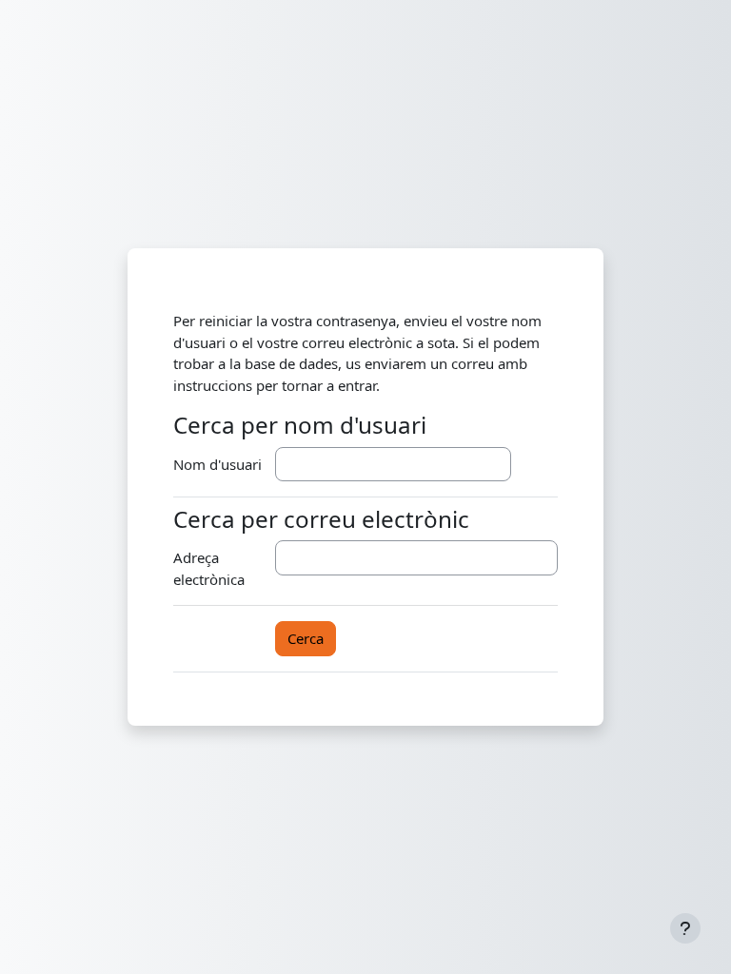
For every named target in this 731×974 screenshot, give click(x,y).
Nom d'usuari (217, 464)
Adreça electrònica (209, 568)
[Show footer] (685, 928)
